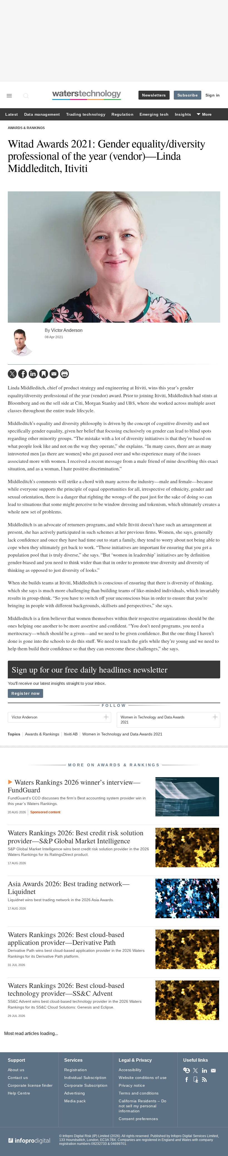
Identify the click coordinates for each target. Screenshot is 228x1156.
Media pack (75, 1101)
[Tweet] (12, 373)
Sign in (212, 95)
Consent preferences (138, 1119)
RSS (204, 1079)
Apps (195, 1079)
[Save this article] (43, 373)
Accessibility (130, 1070)
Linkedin (204, 1070)
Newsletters (154, 95)
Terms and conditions (138, 1093)
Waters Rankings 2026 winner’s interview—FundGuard (74, 786)
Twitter (195, 1070)
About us (16, 1070)
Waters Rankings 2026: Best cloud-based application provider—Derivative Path (66, 938)
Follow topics (186, 1070)
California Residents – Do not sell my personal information (143, 1106)
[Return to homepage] (87, 99)
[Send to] (53, 373)
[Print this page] (64, 373)
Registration (75, 1070)
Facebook (186, 1079)
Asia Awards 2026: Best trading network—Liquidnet (69, 887)
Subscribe (187, 95)
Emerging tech (154, 114)
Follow (114, 705)
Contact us (18, 1077)
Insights (183, 114)
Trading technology (85, 114)
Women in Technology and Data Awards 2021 (122, 734)
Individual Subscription (85, 1077)
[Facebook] (22, 373)
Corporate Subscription (85, 1085)
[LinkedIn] (33, 373)
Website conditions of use (143, 1077)
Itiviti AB (71, 734)
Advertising (74, 1093)
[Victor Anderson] (22, 342)
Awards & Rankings (26, 128)
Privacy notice (132, 1085)
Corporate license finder (30, 1085)
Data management (42, 114)
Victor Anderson (67, 330)
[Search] (26, 95)
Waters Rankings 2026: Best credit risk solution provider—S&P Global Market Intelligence (75, 836)
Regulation (122, 114)
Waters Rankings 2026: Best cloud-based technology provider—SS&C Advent (66, 989)
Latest (11, 114)
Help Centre (19, 1093)
